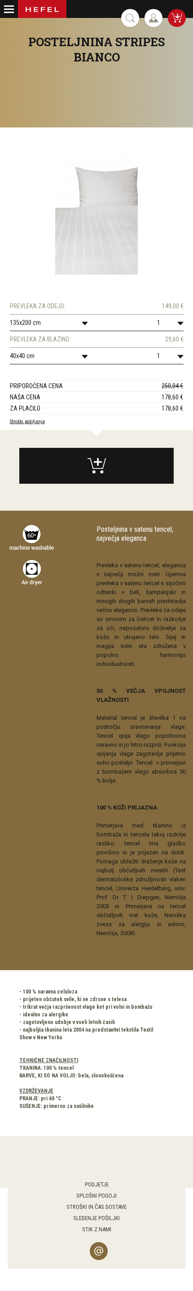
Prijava (153, 18)
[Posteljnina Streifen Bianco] (96, 213)
